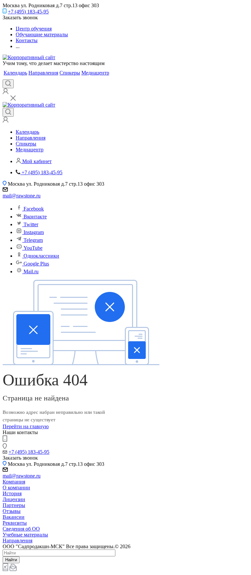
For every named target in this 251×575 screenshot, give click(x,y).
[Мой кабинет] (5, 92)
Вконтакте (35, 216)
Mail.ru (31, 271)
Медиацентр (95, 73)
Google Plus (36, 263)
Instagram (34, 232)
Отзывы (12, 511)
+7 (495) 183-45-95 (28, 11)
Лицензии (14, 499)
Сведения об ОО (21, 529)
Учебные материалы (25, 534)
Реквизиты (15, 523)
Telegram (33, 240)
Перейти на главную (26, 426)
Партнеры (14, 505)
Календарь (15, 73)
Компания (14, 481)
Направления (43, 73)
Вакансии (14, 517)
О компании (16, 487)
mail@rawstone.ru (22, 195)
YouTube (33, 248)
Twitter (31, 224)
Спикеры (69, 73)
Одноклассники (41, 256)
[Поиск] (8, 83)
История (12, 493)
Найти (11, 559)
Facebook (34, 208)
